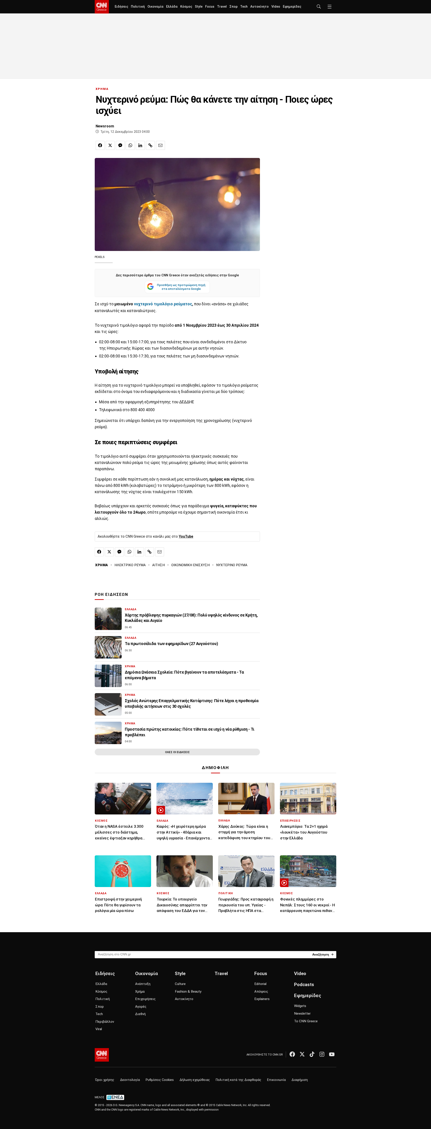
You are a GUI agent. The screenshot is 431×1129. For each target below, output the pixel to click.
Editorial (260, 984)
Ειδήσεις (121, 7)
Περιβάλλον (104, 1022)
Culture (180, 984)
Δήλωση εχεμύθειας (195, 1080)
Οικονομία (155, 7)
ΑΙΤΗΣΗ (158, 565)
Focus (209, 7)
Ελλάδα (172, 7)
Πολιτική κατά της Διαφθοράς (238, 1080)
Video (275, 7)
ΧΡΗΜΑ (102, 89)
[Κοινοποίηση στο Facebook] (100, 145)
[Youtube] (331, 1054)
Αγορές (140, 1007)
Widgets (300, 1006)
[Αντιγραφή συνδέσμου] (150, 145)
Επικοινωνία (276, 1080)
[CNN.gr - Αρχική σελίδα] (102, 1055)
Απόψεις (261, 991)
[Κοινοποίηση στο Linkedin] (140, 145)
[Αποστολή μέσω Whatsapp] (130, 145)
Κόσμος (186, 7)
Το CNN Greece (306, 1021)
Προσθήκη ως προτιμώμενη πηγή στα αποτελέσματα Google (181, 287)
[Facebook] (292, 1054)
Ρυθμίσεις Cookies (160, 1080)
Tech (244, 7)
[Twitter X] (302, 1054)
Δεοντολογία (130, 1080)
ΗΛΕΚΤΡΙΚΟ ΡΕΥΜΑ (130, 565)
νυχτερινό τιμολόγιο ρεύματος (162, 304)
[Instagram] (322, 1054)
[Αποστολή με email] (160, 145)
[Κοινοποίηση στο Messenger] (120, 145)
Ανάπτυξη (142, 984)
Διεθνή (140, 1014)
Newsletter (302, 1013)
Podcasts (304, 984)
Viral (98, 1029)
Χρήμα (140, 991)
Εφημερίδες (292, 7)
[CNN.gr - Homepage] (102, 6)
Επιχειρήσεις (145, 999)
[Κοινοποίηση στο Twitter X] (110, 145)
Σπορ (233, 7)
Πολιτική (138, 7)
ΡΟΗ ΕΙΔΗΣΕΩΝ (111, 594)
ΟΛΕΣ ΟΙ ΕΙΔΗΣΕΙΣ (177, 752)
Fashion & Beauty (188, 991)
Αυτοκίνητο (259, 7)
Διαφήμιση (300, 1080)
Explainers (262, 999)
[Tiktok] (312, 1054)
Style (198, 7)
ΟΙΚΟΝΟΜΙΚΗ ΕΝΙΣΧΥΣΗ (190, 565)
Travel (222, 7)
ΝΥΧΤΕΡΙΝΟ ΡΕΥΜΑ (231, 565)
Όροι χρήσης (104, 1080)
